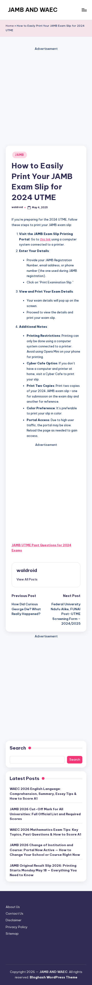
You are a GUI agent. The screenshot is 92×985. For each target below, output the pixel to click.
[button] (27, 579)
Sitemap (12, 933)
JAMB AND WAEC (33, 9)
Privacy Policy (17, 927)
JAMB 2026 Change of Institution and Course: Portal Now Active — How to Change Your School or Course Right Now (45, 850)
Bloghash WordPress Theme (53, 977)
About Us (13, 907)
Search (18, 748)
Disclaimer (13, 920)
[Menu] (84, 10)
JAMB (19, 155)
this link (45, 239)
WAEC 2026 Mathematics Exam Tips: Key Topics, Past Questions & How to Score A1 (45, 831)
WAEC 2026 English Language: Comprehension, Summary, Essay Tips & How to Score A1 (43, 794)
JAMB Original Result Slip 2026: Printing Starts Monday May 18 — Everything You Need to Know (43, 870)
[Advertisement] (46, 98)
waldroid (27, 570)
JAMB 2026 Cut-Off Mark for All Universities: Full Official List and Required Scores (45, 814)
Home (10, 25)
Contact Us (14, 913)
